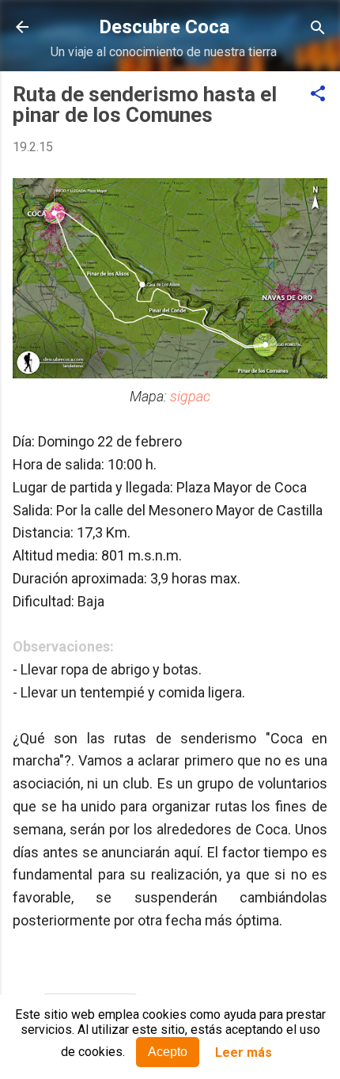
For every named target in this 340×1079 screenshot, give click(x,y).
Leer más (243, 1052)
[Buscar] (317, 29)
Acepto (167, 1051)
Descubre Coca (164, 27)
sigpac (190, 396)
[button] (317, 94)
